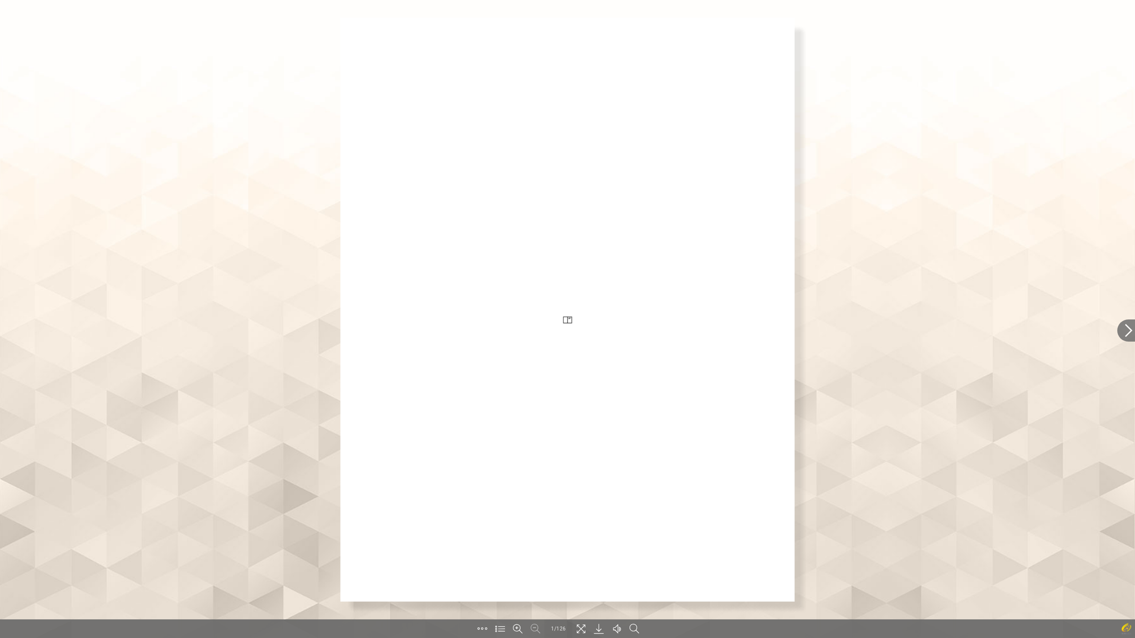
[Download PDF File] (599, 628)
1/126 (558, 629)
